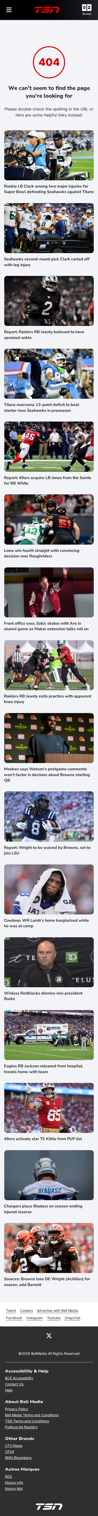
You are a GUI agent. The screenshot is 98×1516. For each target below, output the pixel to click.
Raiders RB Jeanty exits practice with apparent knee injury (47, 699)
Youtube (54, 1318)
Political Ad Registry (21, 1427)
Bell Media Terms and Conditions (32, 1415)
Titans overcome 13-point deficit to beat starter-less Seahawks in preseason (41, 407)
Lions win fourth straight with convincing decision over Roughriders (41, 553)
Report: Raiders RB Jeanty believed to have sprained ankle (44, 334)
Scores (86, 14)
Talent (11, 1310)
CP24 (9, 1451)
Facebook (14, 1318)
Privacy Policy (16, 1409)
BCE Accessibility (19, 1378)
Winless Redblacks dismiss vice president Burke (43, 996)
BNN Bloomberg (18, 1457)
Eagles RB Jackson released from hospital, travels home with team (43, 1068)
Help (9, 1390)
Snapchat (72, 1318)
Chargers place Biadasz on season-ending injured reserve (43, 1208)
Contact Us (14, 1384)
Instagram (34, 1318)
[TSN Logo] (47, 10)
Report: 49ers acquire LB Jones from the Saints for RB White (47, 480)
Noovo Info (14, 1482)
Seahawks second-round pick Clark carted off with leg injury (46, 261)
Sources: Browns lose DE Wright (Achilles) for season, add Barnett (47, 1281)
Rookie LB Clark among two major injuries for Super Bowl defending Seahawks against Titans (49, 189)
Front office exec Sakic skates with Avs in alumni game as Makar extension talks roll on (46, 626)
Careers (26, 1310)
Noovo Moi (14, 1488)
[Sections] (9, 10)
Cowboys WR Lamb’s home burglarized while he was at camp (46, 923)
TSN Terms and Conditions (27, 1421)
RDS (8, 1476)
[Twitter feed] (49, 1335)
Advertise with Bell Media (57, 1310)
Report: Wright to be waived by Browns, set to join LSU (47, 850)
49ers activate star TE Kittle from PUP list (43, 1139)
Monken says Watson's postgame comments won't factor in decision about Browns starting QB (47, 774)
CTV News (13, 1445)
